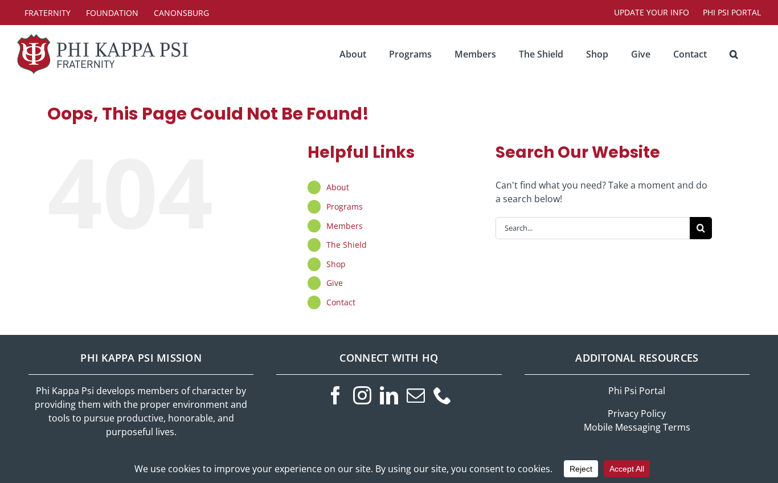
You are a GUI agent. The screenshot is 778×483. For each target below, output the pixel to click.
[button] (734, 54)
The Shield (346, 244)
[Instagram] (362, 395)
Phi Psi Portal (636, 390)
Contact (340, 302)
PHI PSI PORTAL (732, 12)
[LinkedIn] (389, 395)
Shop (336, 264)
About (337, 187)
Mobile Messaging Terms (637, 427)
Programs (344, 206)
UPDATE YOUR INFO (651, 12)
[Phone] (442, 395)
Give (334, 282)
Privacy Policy (637, 413)
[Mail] (416, 395)
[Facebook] (335, 395)
